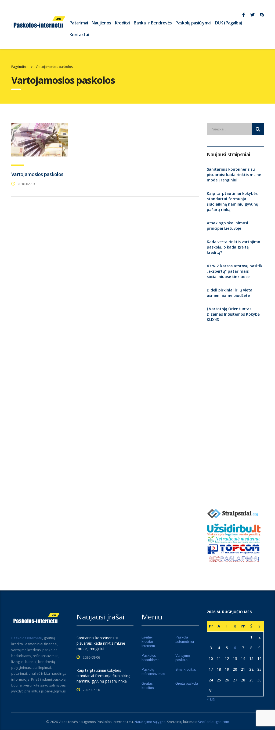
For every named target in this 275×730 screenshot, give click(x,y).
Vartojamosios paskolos (37, 174)
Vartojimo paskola (182, 658)
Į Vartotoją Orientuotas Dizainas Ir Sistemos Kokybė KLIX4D (233, 314)
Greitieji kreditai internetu (148, 641)
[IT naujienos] (233, 548)
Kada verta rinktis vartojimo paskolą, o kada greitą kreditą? (233, 247)
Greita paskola (186, 683)
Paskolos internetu (26, 638)
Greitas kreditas (148, 685)
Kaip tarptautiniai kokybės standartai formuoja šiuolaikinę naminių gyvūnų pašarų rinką (232, 201)
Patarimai (79, 23)
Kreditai (122, 23)
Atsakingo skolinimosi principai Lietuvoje (227, 225)
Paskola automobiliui (184, 639)
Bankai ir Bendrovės (153, 23)
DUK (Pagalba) (228, 23)
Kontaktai (79, 35)
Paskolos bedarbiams (151, 658)
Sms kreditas (185, 669)
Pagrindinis (19, 66)
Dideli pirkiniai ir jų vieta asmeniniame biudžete (229, 292)
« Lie (211, 699)
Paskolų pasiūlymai (193, 23)
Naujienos (101, 23)
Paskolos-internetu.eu (115, 721)
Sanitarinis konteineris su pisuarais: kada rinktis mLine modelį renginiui (234, 174)
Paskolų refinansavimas (153, 671)
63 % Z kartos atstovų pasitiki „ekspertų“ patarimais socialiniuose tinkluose (235, 271)
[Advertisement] (235, 413)
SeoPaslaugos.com (213, 721)
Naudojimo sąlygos (150, 721)
